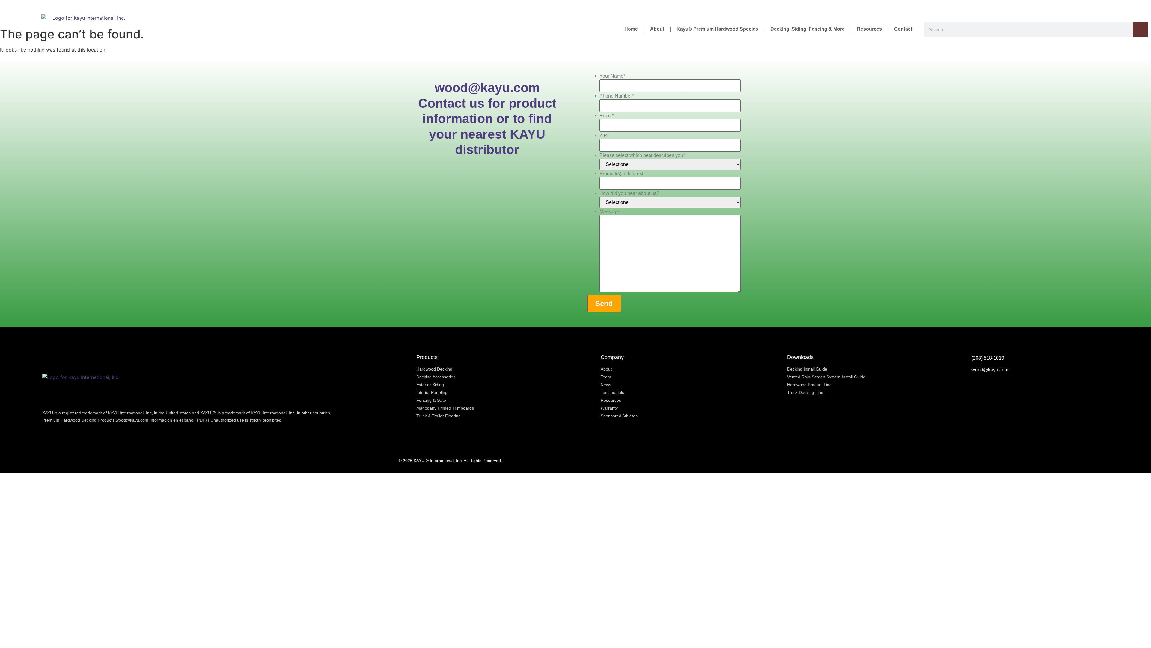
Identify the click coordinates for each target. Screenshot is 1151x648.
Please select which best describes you (642, 155)
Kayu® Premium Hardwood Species (717, 29)
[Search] (1140, 29)
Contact (903, 29)
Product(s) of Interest (621, 173)
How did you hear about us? (629, 193)
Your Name (612, 76)
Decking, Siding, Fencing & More (807, 29)
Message (609, 211)
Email (606, 115)
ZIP (604, 135)
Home (631, 29)
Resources (869, 29)
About (657, 29)
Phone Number (616, 96)
